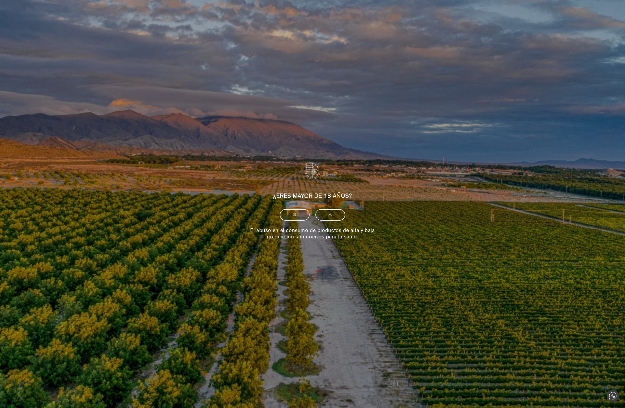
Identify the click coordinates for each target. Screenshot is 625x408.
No (330, 215)
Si (295, 215)
